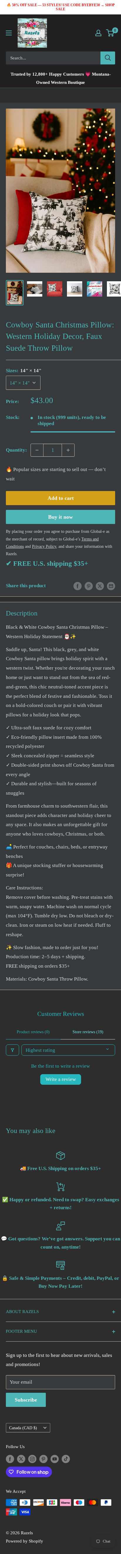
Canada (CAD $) (23, 1427)
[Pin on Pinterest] (89, 585)
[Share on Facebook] (77, 585)
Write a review (61, 1079)
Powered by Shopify (24, 1541)
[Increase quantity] (68, 450)
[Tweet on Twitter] (100, 585)
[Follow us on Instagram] (32, 1458)
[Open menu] (9, 33)
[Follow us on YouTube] (55, 1458)
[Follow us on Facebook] (10, 1458)
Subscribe (26, 1400)
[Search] (107, 57)
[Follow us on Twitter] (21, 1458)
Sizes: (23, 370)
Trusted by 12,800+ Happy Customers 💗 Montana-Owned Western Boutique (61, 78)
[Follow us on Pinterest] (43, 1458)
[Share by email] (111, 585)
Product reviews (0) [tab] (33, 1032)
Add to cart (61, 498)
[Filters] (12, 1050)
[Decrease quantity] (37, 450)
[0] (110, 32)
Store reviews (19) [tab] (88, 1032)
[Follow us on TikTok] (66, 1458)
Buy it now (60, 517)
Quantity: (16, 450)
